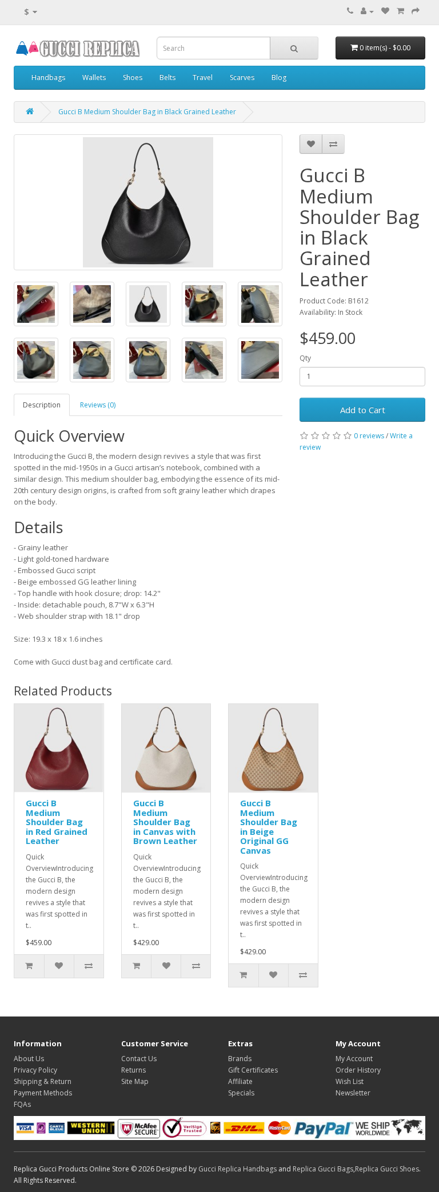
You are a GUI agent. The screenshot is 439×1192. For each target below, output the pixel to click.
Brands (240, 1058)
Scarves (242, 77)
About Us (29, 1058)
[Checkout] (416, 11)
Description (42, 405)
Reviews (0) (97, 405)
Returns (133, 1070)
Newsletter (353, 1093)
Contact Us (139, 1058)
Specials (241, 1093)
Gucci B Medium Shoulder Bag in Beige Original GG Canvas (268, 826)
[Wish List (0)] (385, 11)
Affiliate (240, 1081)
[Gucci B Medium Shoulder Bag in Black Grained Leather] (148, 202)
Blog (279, 77)
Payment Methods (43, 1093)
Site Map (135, 1081)
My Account (354, 1058)
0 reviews (369, 436)
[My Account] (367, 11)
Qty (305, 358)
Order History (358, 1070)
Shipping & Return (42, 1081)
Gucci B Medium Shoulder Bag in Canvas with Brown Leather (165, 821)
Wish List (350, 1081)
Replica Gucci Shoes (387, 1169)
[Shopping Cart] (400, 11)
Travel (203, 77)
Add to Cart (362, 409)
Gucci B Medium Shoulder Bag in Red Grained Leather (56, 821)
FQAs (22, 1104)
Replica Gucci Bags (323, 1169)
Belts (167, 77)
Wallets (94, 77)
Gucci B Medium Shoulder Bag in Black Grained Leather (147, 112)
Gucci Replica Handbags (237, 1169)
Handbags (48, 77)
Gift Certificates (253, 1070)
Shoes (132, 77)
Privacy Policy (35, 1070)
